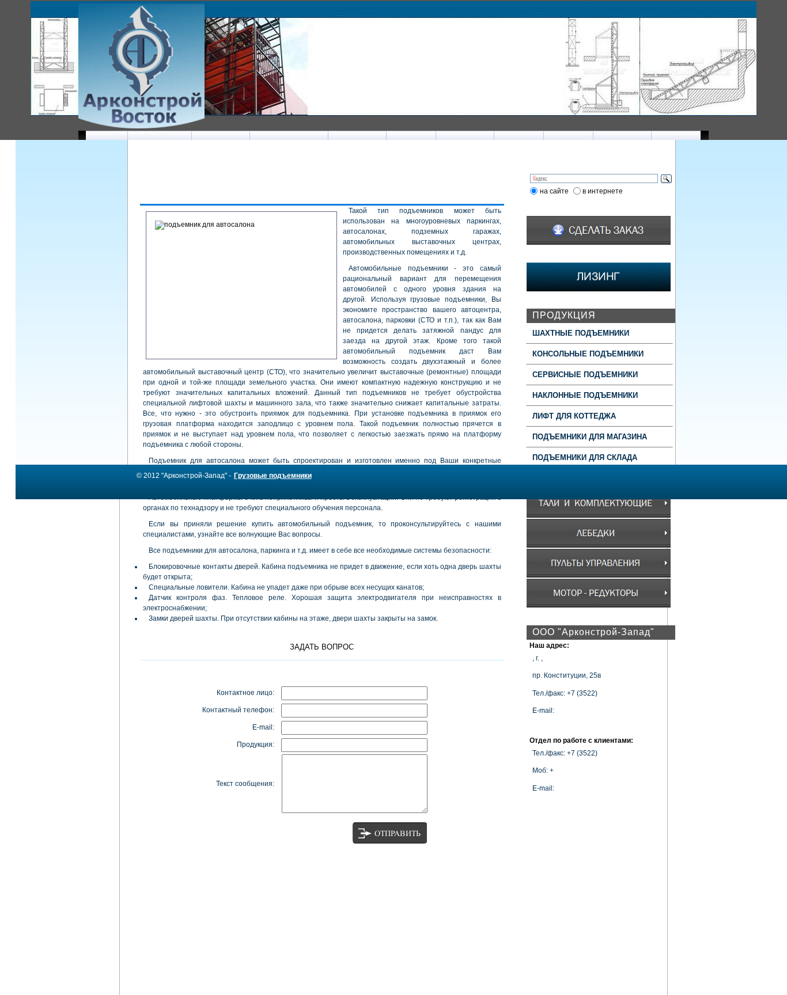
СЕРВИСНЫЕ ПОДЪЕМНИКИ (585, 374)
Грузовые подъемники (273, 476)
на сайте (554, 191)
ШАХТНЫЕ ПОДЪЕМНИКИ (580, 333)
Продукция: (255, 744)
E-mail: (263, 727)
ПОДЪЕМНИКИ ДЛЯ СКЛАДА (584, 457)
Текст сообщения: (245, 784)
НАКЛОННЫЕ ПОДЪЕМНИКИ (585, 395)
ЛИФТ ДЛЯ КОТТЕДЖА (574, 416)
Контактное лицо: (245, 693)
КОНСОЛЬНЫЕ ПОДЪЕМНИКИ (588, 354)
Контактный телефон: (238, 710)
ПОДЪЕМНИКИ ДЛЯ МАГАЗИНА (589, 436)
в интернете (602, 191)
